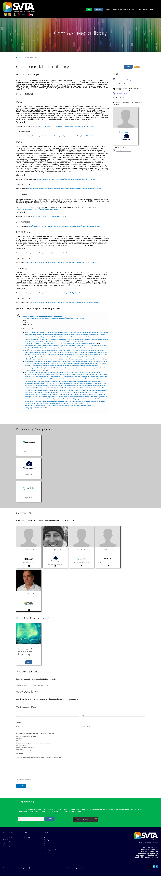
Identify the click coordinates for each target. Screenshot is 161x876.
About (151, 9)
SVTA (45, 852)
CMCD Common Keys (25, 750)
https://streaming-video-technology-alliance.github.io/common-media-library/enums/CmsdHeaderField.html (65, 189)
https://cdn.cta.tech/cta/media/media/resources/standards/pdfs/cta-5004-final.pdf (66, 126)
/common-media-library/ (124, 80)
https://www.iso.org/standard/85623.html (52, 216)
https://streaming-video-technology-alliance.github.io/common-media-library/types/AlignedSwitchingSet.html (65, 226)
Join (89, 9)
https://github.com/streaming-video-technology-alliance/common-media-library (52, 318)
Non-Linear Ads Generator (26, 747)
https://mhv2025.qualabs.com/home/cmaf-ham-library (37, 209)
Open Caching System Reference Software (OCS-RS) (35, 743)
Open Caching (48, 846)
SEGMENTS (132, 9)
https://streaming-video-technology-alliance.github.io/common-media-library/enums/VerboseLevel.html (63, 262)
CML (45, 838)
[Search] (156, 10)
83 (22, 322)
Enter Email (19, 726)
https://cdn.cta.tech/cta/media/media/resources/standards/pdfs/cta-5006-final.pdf (66, 179)
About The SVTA (7, 838)
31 (22, 324)
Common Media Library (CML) (27, 736)
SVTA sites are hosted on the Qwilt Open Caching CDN (71, 868)
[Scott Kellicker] (28, 602)
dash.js (20, 738)
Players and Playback (123, 94)
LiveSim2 (20, 741)
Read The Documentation (123, 151)
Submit (21, 786)
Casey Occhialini (125, 132)
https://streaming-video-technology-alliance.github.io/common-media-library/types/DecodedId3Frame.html (65, 302)
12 (22, 320)
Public (137, 66)
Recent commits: (28, 329)
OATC (45, 844)
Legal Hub (27, 838)
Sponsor (98, 9)
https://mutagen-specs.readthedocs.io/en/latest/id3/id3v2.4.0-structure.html (64, 293)
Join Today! (6, 842)
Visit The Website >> (29, 455)
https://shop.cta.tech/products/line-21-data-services (56, 253)
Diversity (46, 840)
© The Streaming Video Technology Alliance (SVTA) (18, 868)
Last (83, 715)
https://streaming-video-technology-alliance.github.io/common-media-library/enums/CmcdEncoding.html (64, 136)
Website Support (8, 846)
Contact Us (6, 840)
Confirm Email (86, 726)
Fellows (46, 842)
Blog (140, 9)
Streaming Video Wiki (50, 850)
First (17, 715)
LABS (4, 844)
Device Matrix (22, 745)
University (123, 9)
